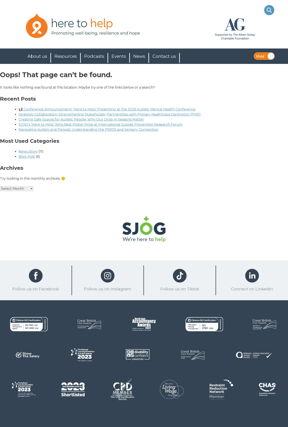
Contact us (164, 56)
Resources (65, 56)
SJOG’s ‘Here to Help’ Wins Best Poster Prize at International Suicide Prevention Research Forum (100, 125)
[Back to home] (144, 230)
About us (37, 56)
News (139, 56)
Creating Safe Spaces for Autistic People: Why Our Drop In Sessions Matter (81, 119)
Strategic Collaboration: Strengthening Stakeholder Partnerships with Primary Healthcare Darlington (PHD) (110, 114)
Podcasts (94, 56)
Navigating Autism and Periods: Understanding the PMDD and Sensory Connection (88, 130)
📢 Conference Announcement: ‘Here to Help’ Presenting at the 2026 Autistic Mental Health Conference (107, 109)
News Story (28, 152)
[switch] (264, 56)
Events (119, 56)
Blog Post (27, 157)
